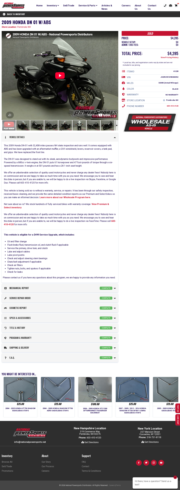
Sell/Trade (68, 5)
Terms (118, 485)
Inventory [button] (52, 5)
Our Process (48, 466)
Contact (85, 466)
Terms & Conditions (91, 471)
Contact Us (152, 6)
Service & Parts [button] (87, 5)
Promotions (7, 471)
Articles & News (107, 6)
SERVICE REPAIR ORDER (59, 298)
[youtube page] (161, 463)
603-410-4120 (172, 106)
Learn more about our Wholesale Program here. (65, 197)
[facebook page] (139, 463)
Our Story (46, 462)
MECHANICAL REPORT (59, 288)
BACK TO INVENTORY (15, 14)
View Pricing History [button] (169, 58)
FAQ (84, 462)
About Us (138, 6)
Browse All (7, 462)
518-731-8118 (154, 437)
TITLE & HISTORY (59, 327)
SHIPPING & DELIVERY (59, 347)
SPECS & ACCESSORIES (59, 318)
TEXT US (178, 408)
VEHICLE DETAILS (16, 137)
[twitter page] (146, 463)
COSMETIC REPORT (59, 308)
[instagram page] (154, 463)
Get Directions (91, 442)
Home (39, 5)
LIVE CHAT (178, 419)
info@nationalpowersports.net (30, 442)
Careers (126, 5)
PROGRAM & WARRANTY (59, 337)
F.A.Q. (59, 357)
